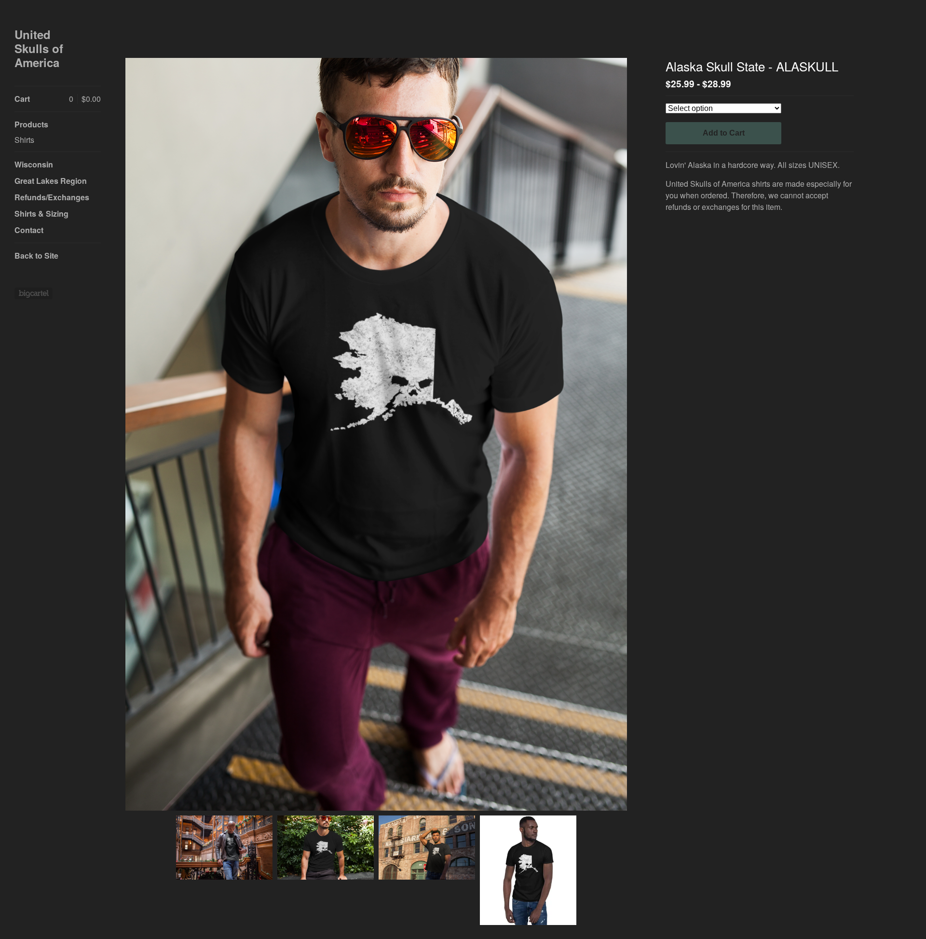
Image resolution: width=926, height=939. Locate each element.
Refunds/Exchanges (51, 197)
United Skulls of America (38, 48)
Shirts (24, 139)
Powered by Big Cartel (33, 293)
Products (31, 124)
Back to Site (36, 255)
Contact (28, 229)
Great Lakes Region (50, 180)
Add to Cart (724, 133)
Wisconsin (33, 164)
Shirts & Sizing (41, 213)
